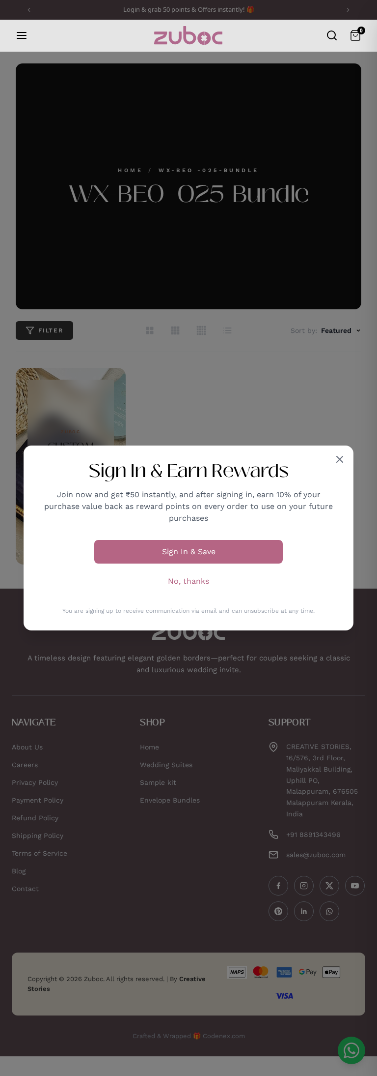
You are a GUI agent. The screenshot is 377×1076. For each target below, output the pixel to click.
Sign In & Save (188, 551)
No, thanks (188, 581)
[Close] (340, 459)
